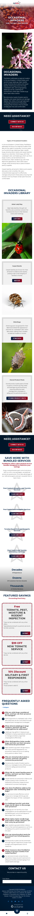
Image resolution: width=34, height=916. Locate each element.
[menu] (17, 910)
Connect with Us (17, 121)
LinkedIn (18, 901)
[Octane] (17, 906)
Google (11, 901)
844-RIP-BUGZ (17, 126)
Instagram (22, 901)
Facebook (8, 901)
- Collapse (5, 707)
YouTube (15, 901)
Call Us (27, 913)
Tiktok (25, 901)
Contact (6, 913)
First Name (6, 878)
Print (26, 633)
